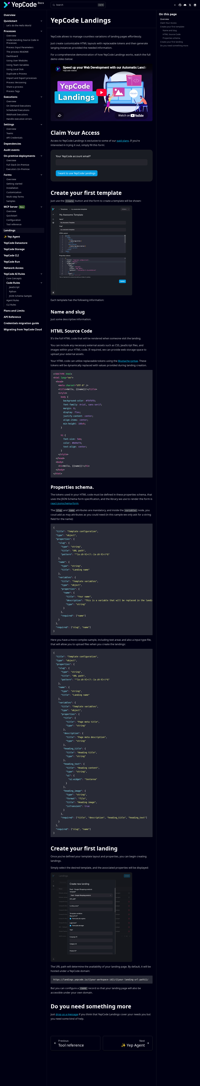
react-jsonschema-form (64, 503)
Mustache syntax (128, 361)
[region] (101, 579)
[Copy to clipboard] (148, 373)
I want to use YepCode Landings (76, 173)
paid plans (123, 140)
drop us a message (67, 1014)
